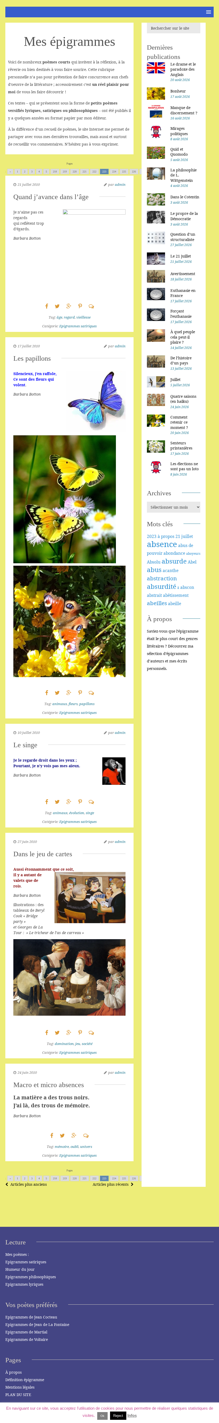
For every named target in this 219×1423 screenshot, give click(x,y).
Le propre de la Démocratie (184, 216)
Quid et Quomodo (179, 152)
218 (55, 171)
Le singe (25, 745)
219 (65, 171)
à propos (166, 536)
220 (75, 171)
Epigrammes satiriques (78, 326)
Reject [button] (118, 1416)
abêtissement (176, 595)
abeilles (157, 603)
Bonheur (178, 91)
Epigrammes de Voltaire (26, 1339)
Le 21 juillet (180, 256)
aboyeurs (193, 553)
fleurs (73, 703)
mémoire (62, 1146)
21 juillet (184, 536)
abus (154, 569)
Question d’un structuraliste (182, 237)
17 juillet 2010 (29, 346)
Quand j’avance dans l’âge (51, 197)
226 (134, 171)
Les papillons (32, 358)
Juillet (175, 379)
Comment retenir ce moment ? (179, 422)
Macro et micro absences (48, 1085)
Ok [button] (102, 1415)
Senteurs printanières (181, 445)
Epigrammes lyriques (24, 1284)
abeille (174, 603)
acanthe (170, 570)
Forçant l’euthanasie (180, 313)
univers (86, 1146)
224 (114, 171)
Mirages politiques (179, 131)
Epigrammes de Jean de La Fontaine (37, 1324)
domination (64, 1043)
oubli (75, 1146)
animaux (59, 703)
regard (69, 317)
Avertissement (182, 273)
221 (85, 171)
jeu (77, 1043)
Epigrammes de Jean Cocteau (31, 1317)
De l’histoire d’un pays (180, 360)
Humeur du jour (20, 1269)
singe (90, 812)
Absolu (154, 562)
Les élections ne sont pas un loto (184, 466)
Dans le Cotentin (184, 196)
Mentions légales (19, 1387)
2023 (152, 536)
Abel (192, 562)
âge (59, 317)
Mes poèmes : (17, 1254)
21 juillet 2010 (29, 184)
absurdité (161, 586)
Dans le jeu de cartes (42, 854)
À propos (13, 1372)
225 (124, 171)
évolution (76, 812)
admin (120, 184)
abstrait (154, 595)
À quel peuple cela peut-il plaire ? (182, 337)
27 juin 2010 (27, 841)
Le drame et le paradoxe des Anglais (183, 69)
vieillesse (83, 317)
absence (162, 544)
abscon (187, 587)
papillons (87, 703)
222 (94, 171)
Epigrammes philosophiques (30, 1276)
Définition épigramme (24, 1379)
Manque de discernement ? (183, 110)
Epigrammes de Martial (26, 1331)
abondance (174, 553)
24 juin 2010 (27, 1072)
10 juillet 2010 (29, 732)
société (87, 1043)
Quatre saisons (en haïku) (183, 399)
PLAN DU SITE (18, 1394)
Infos (132, 1415)
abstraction (162, 578)
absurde (174, 561)
